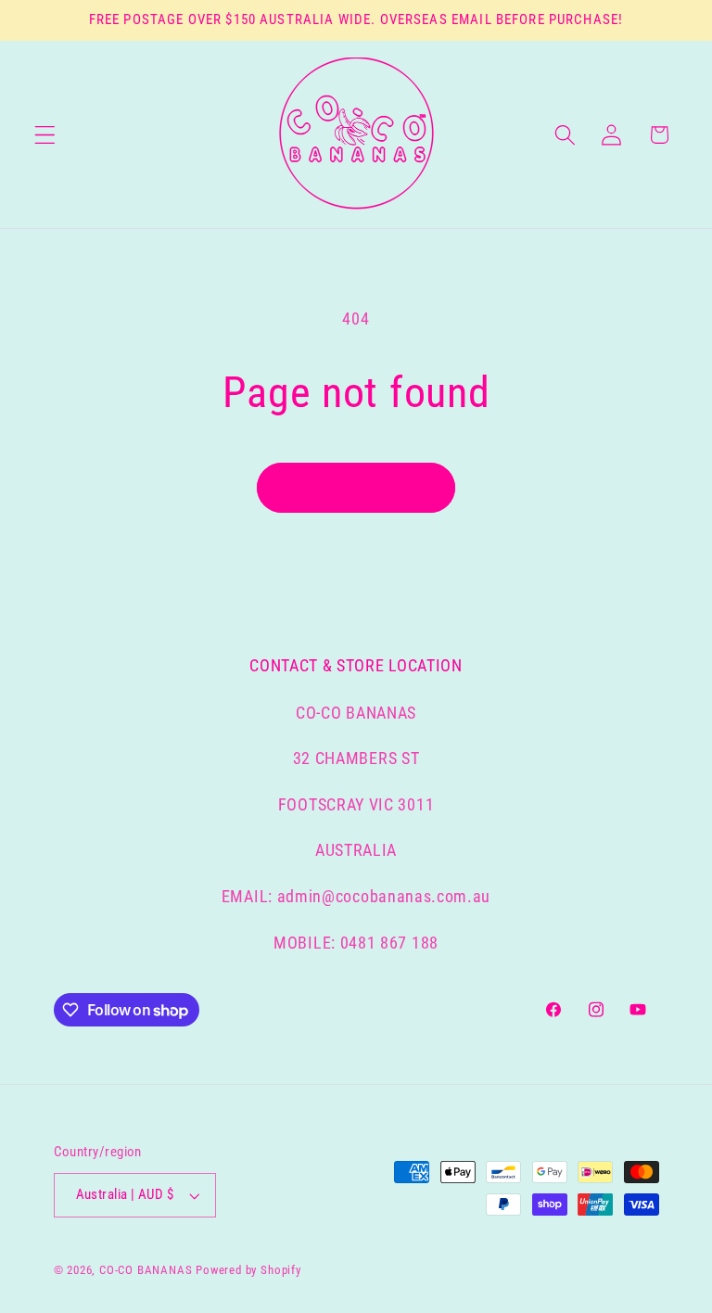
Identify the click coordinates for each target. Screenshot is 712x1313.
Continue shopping (356, 487)
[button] (45, 135)
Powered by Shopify (248, 1270)
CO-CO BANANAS (145, 1270)
